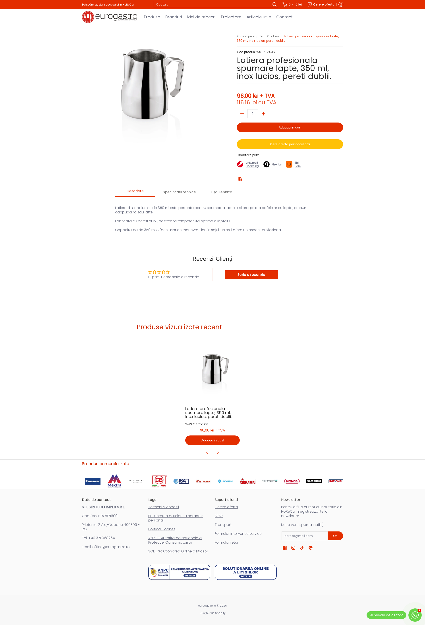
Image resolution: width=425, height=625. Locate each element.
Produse (273, 36)
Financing (252, 166)
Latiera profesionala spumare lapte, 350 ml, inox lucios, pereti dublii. (208, 412)
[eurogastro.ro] (109, 17)
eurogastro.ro (207, 606)
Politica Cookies (161, 529)
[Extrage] (242, 113)
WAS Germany (196, 424)
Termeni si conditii (163, 507)
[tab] (135, 192)
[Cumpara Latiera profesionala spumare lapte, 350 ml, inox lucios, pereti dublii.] (212, 375)
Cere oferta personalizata (290, 144)
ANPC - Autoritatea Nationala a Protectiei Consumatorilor (175, 540)
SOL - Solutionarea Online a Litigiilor (178, 551)
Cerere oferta (226, 507)
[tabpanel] (212, 217)
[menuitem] (292, 4)
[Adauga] (263, 113)
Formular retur (226, 542)
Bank (298, 164)
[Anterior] (207, 452)
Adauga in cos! (290, 127)
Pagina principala (250, 36)
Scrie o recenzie (251, 274)
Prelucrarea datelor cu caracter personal (175, 518)
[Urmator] (218, 452)
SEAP (219, 515)
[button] (240, 179)
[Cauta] (274, 4)
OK (335, 536)
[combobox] (212, 4)
